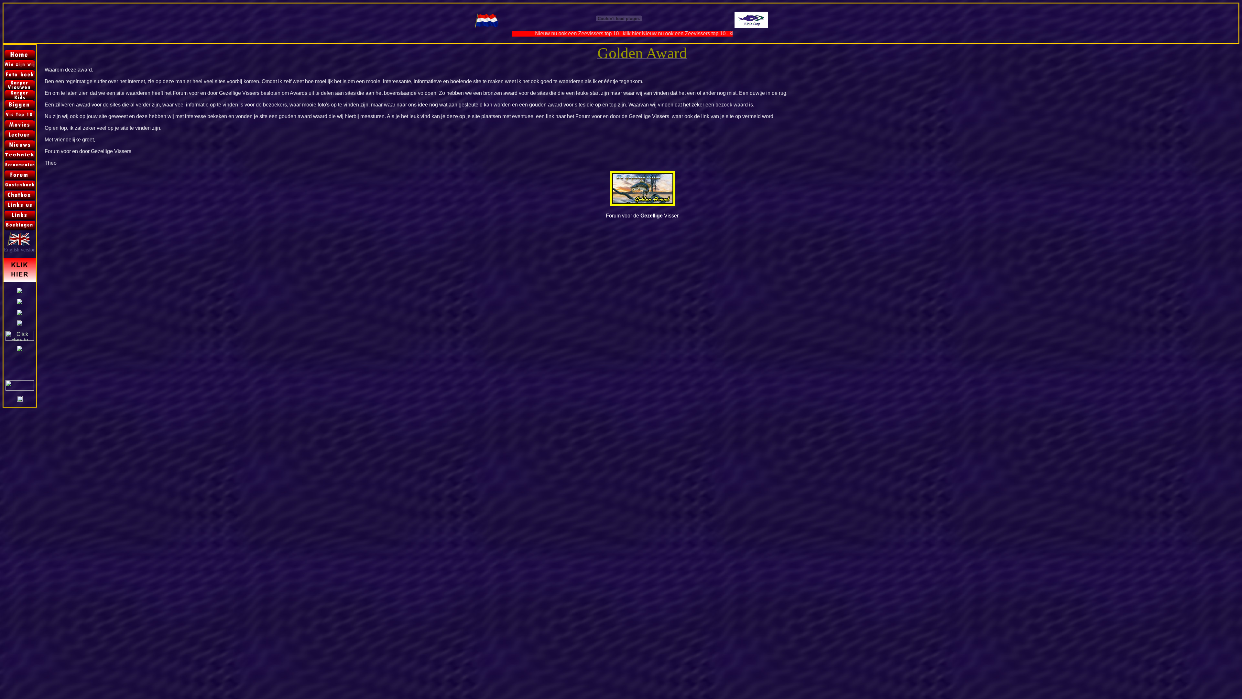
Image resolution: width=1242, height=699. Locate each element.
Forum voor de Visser (642, 215)
